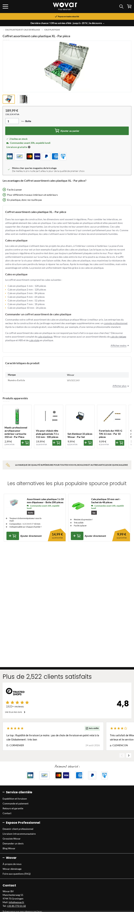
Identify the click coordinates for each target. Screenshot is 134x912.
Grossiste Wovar (12, 838)
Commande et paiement (15, 803)
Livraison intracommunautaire (19, 833)
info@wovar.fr (16, 902)
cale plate (34, 340)
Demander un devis (13, 843)
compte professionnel (115, 323)
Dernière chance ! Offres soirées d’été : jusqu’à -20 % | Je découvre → (68, 23)
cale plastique (45, 336)
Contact (7, 813)
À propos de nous (12, 863)
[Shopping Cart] (129, 6)
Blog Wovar (9, 848)
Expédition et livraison (15, 798)
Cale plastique (52, 30)
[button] (29, 147)
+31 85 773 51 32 (16, 905)
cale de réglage (118, 336)
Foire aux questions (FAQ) (17, 873)
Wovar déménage (12, 868)
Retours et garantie (13, 808)
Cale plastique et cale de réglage (22, 30)
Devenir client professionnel (18, 828)
